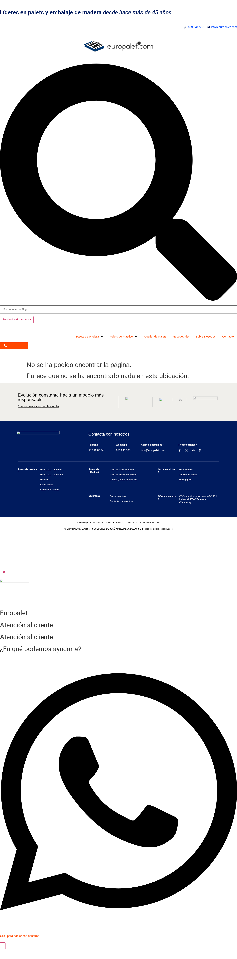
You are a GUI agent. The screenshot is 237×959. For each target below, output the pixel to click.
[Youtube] (193, 450)
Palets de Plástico (121, 336)
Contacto (228, 336)
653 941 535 (123, 450)
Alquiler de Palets (155, 336)
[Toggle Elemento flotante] (2, 945)
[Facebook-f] (179, 450)
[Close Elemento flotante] (4, 572)
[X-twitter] (186, 450)
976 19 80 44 (96, 450)
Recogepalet (181, 336)
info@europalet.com (152, 450)
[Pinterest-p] (200, 450)
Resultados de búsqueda (17, 319)
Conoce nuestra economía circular (38, 406)
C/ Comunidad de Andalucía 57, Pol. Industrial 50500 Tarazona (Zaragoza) (198, 499)
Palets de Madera (87, 336)
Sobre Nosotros (206, 336)
